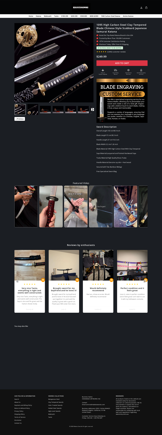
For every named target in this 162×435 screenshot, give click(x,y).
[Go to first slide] (144, 281)
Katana (38, 16)
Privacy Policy (18, 411)
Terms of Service (19, 417)
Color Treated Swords (55, 405)
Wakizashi (47, 16)
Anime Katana (128, 16)
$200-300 (74, 16)
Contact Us (18, 423)
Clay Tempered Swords (55, 402)
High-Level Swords (54, 411)
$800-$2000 (94, 16)
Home (31, 16)
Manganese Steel (54, 399)
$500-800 (83, 16)
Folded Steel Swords (55, 408)
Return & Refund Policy (22, 408)
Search (16, 399)
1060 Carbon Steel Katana (110, 16)
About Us (17, 402)
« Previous (20, 119)
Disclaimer (17, 420)
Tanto (56, 16)
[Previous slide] (17, 281)
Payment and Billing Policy (23, 405)
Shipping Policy (19, 414)
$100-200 (64, 16)
